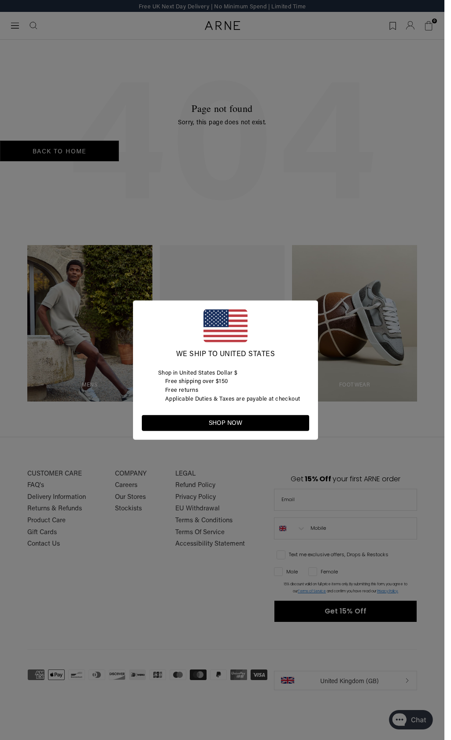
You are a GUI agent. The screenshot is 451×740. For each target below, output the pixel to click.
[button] (302, 422)
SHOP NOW (225, 422)
